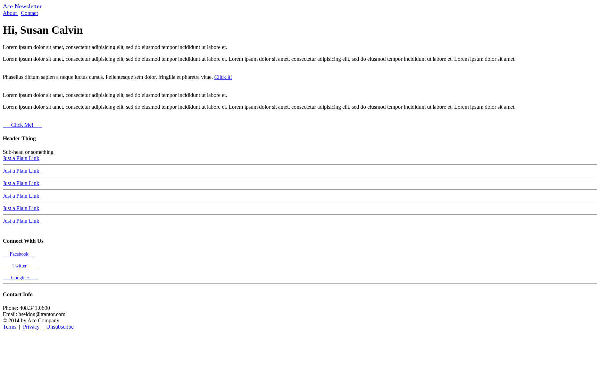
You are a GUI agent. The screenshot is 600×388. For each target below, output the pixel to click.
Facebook (19, 254)
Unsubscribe (60, 327)
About (10, 13)
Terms (9, 327)
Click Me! (22, 125)
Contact (29, 13)
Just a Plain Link (21, 158)
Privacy (31, 327)
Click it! (223, 77)
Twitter (20, 266)
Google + (20, 277)
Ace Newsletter (22, 6)
